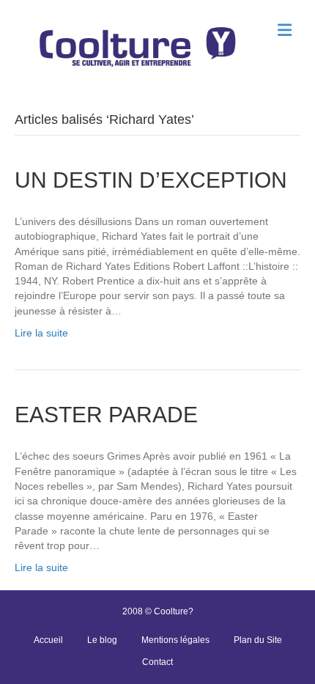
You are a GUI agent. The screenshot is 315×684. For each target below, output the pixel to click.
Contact (157, 662)
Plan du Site (258, 640)
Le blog (102, 640)
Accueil (48, 640)
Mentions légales (175, 640)
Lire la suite (41, 333)
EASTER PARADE (106, 414)
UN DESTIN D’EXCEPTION (151, 180)
